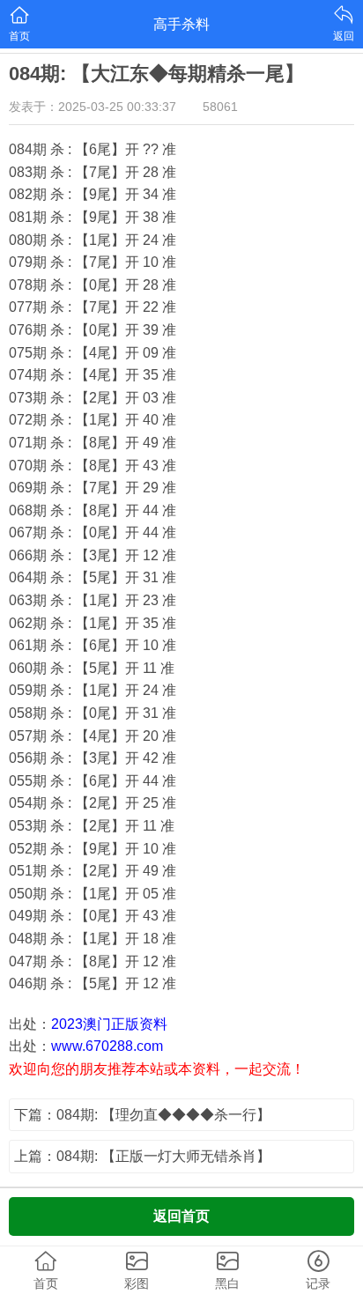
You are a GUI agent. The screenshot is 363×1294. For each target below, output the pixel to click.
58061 (220, 107)
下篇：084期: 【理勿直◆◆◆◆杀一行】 (142, 1114)
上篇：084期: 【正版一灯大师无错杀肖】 (142, 1156)
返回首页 (181, 1216)
